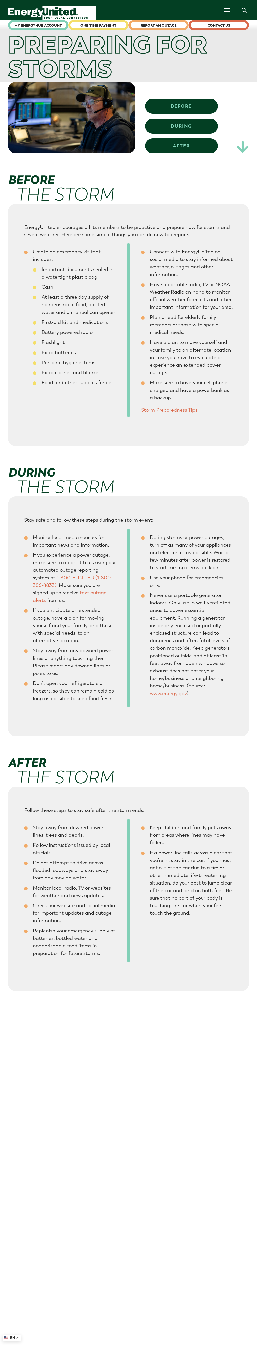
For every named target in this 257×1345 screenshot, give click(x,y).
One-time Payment (98, 25)
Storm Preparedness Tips (169, 410)
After (181, 146)
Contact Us (219, 25)
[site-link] (56, 13)
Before (181, 106)
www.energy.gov (168, 693)
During (181, 126)
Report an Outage (159, 25)
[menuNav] (227, 10)
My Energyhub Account (38, 25)
